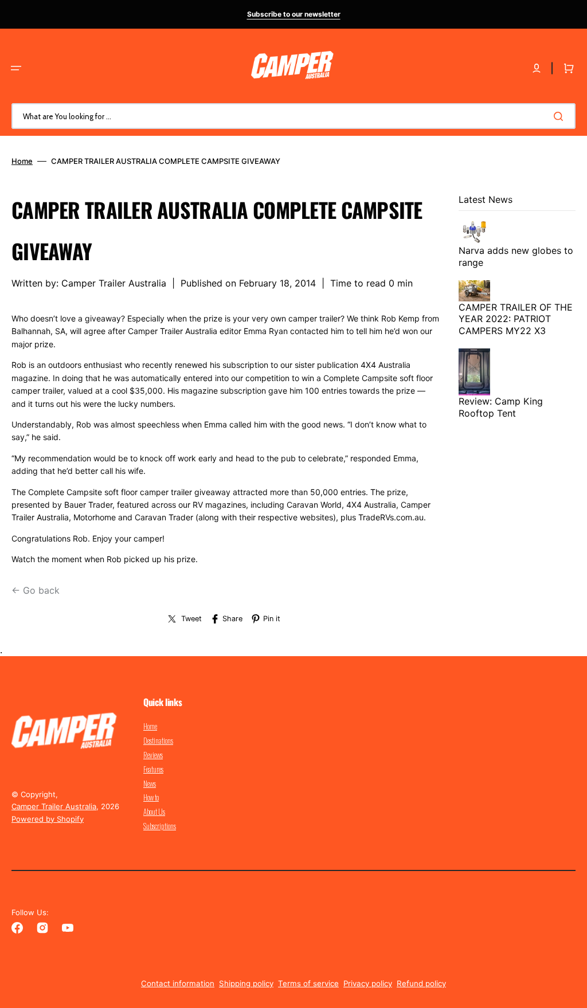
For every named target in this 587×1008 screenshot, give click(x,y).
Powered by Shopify (47, 818)
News (149, 783)
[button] (16, 68)
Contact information (177, 983)
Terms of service (308, 983)
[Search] (561, 116)
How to (151, 797)
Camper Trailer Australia (53, 806)
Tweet (191, 618)
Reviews (153, 754)
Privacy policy (367, 983)
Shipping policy (246, 983)
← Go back (35, 590)
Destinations (158, 740)
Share (232, 618)
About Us (154, 811)
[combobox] (293, 116)
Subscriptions (159, 825)
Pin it (271, 618)
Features (153, 769)
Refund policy (421, 983)
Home (22, 161)
